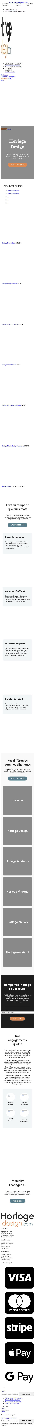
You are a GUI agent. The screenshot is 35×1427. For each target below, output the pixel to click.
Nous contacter (5, 1246)
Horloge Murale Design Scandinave (13, 446)
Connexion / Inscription (12, 1403)
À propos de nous (6, 1231)
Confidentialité (5, 1259)
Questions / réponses (7, 1243)
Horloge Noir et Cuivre (9, 243)
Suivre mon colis (6, 1245)
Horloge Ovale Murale (9, 365)
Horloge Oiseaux (7, 486)
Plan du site (4, 1248)
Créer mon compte (9, 1418)
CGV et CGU (5, 1256)
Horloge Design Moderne (10, 283)
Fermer (3, 1391)
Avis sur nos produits (7, 1235)
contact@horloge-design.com (18, 2)
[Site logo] (6, 60)
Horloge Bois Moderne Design (11, 405)
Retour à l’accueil (6, 1237)
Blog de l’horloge (6, 1233)
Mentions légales (6, 1254)
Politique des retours (7, 1258)
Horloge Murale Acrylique (10, 324)
